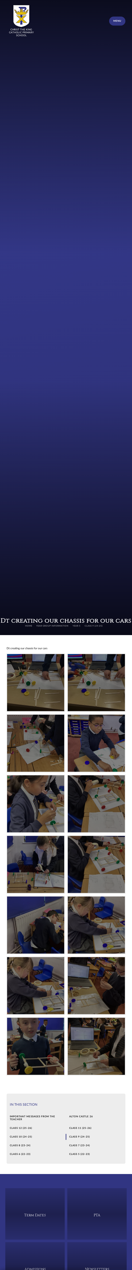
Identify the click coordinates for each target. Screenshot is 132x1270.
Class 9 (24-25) (94, 626)
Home (28, 626)
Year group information (52, 626)
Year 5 (76, 626)
